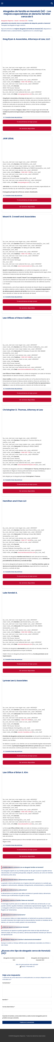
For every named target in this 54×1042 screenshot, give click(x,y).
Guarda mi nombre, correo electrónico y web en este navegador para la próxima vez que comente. (24, 1017)
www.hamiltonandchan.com (26, 552)
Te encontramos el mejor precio (27, 122)
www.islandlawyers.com (25, 644)
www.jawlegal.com (23, 182)
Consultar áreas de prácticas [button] (13, 117)
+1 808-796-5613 (26, 82)
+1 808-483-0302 (26, 812)
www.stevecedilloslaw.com (26, 369)
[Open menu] (2, 3)
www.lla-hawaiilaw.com (25, 732)
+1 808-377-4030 (26, 540)
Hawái (16, 21)
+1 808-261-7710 (25, 452)
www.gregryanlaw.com (25, 94)
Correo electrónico (8, 1007)
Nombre (5, 999)
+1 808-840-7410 (26, 172)
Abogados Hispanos (7, 21)
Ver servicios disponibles (27, 128)
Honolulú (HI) (23, 21)
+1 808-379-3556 (26, 720)
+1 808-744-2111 (25, 254)
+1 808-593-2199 (26, 632)
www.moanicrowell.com (25, 266)
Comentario (6, 983)
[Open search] (52, 3)
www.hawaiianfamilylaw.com (27, 465)
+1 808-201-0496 (26, 357)
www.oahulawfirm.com (25, 824)
